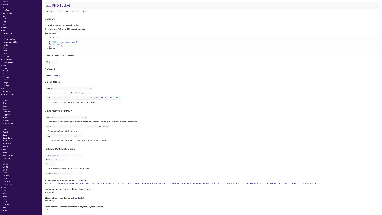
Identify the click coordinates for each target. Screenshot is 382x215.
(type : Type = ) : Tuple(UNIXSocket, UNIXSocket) (78, 127)
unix (52, 192)
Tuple (5, 152)
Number (6, 45)
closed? (137, 183)
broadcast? (87, 183)
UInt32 (5, 167)
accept (47, 183)
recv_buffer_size (220, 183)
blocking (63, 183)
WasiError (6, 199)
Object (5, 54)
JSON (5, 7)
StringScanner (8, 123)
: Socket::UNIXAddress (63, 155)
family (149, 183)
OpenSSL (6, 56)
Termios (6, 147)
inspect (166, 183)
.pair (83, 140)
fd (156, 183)
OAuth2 (5, 51)
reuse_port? (278, 183)
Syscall (5, 132)
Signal (5, 100)
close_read (121, 183)
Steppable (6, 115)
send (285, 183)
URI (4, 187)
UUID (5, 190)
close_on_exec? (110, 183)
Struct (5, 126)
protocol (205, 183)
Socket (5, 106)
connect (144, 183)
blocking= (70, 183)
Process (6, 77)
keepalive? (182, 183)
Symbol (5, 129)
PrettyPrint (6, 71)
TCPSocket (7, 144)
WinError (6, 205)
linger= (194, 183)
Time (4, 149)
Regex (5, 88)
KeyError (6, 10)
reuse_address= (246, 183)
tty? (315, 183)
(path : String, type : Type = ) (69, 88)
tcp (50, 192)
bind (58, 183)
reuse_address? (258, 183)
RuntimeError (7, 91)
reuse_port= (269, 183)
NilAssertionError (9, 39)
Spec (5, 109)
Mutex (5, 30)
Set (4, 97)
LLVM (5, 19)
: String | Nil (56, 160)
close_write (130, 183)
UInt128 (6, 161)
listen (199, 183)
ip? (49, 201)
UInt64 (5, 170)
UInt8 (5, 173)
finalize (160, 183)
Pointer (5, 68)
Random (6, 80)
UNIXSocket (7, 184)
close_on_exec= (98, 183)
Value (5, 196)
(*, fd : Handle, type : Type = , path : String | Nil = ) (83, 98)
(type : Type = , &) (63, 136)
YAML (5, 210)
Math (4, 24)
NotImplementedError (10, 42)
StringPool (6, 120)
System (5, 135)
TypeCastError (8, 155)
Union (5, 178)
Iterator (5, 4)
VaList (5, 193)
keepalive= (174, 183)
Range (5, 83)
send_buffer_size (293, 183)
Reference (6, 85)
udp (52, 201)
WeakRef (6, 202)
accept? (53, 183)
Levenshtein (7, 13)
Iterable (5, 1)
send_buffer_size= (306, 183)
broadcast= (79, 183)
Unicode (6, 176)
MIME (5, 27)
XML (4, 208)
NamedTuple (7, 33)
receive (211, 183)
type (318, 183)
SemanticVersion (9, 94)
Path (4, 65)
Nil (4, 36)
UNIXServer (7, 181)
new (46, 192)
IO (67, 12)
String (5, 117)
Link (4, 16)
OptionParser (7, 59)
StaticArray (7, 112)
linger (189, 183)
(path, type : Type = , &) (66, 117)
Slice (5, 103)
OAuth (5, 48)
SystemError (7, 138)
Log (4, 22)
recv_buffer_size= (233, 183)
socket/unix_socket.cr (52, 75)
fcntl (153, 183)
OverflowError (8, 62)
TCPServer (7, 141)
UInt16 (5, 164)
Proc (4, 74)
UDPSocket (7, 158)
